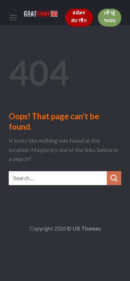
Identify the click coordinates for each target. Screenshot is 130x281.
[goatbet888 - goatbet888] (41, 14)
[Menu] (13, 17)
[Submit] (114, 178)
